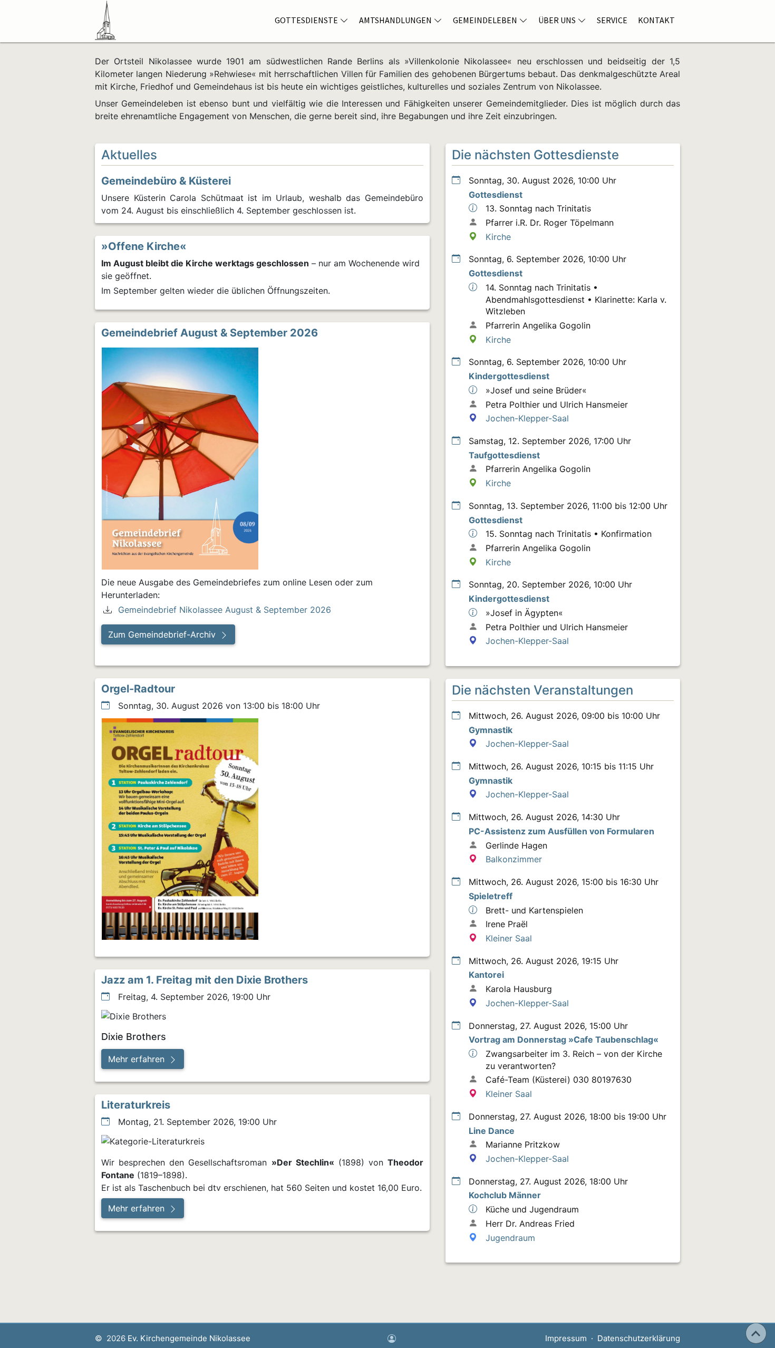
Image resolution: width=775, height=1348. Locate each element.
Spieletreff (490, 896)
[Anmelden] (392, 1339)
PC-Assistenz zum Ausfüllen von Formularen (561, 831)
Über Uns (557, 20)
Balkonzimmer (514, 859)
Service (612, 20)
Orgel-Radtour (138, 688)
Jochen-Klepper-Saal (527, 418)
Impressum (566, 1338)
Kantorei (486, 974)
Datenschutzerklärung (638, 1338)
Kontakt (656, 20)
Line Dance (492, 1130)
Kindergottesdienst (509, 376)
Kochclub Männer (505, 1195)
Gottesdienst (495, 194)
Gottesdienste (306, 20)
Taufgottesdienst (504, 455)
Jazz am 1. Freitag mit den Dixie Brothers (204, 980)
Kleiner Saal (509, 938)
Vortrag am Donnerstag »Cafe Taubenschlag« (563, 1039)
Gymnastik (490, 730)
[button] (168, 634)
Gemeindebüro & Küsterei (166, 181)
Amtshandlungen (395, 20)
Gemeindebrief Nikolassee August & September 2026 (224, 609)
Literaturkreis (135, 1105)
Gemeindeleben (485, 20)
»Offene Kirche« (144, 246)
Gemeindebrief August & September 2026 (209, 332)
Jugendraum (510, 1238)
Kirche (498, 237)
